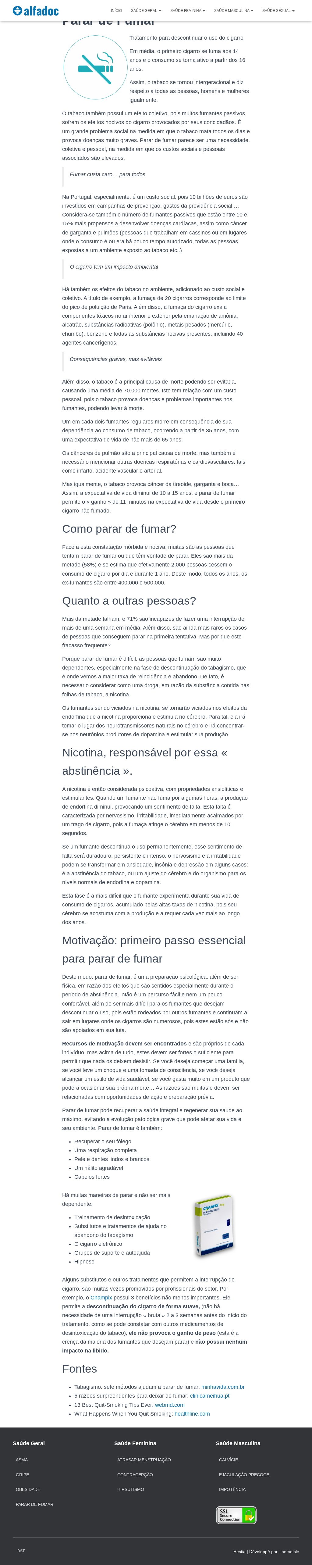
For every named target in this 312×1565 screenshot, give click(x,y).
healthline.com (192, 1414)
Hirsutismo (130, 1489)
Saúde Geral (144, 11)
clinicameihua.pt (209, 1396)
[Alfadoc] (35, 11)
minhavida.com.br (223, 1387)
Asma (22, 1459)
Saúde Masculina (232, 11)
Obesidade (28, 1489)
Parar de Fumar (34, 1504)
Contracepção (135, 1474)
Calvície (228, 1459)
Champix (102, 1298)
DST (21, 1551)
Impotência (232, 1489)
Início (116, 11)
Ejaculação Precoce (244, 1474)
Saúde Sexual (277, 11)
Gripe (22, 1474)
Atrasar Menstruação (144, 1459)
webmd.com (170, 1405)
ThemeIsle (289, 1551)
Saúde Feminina (186, 11)
